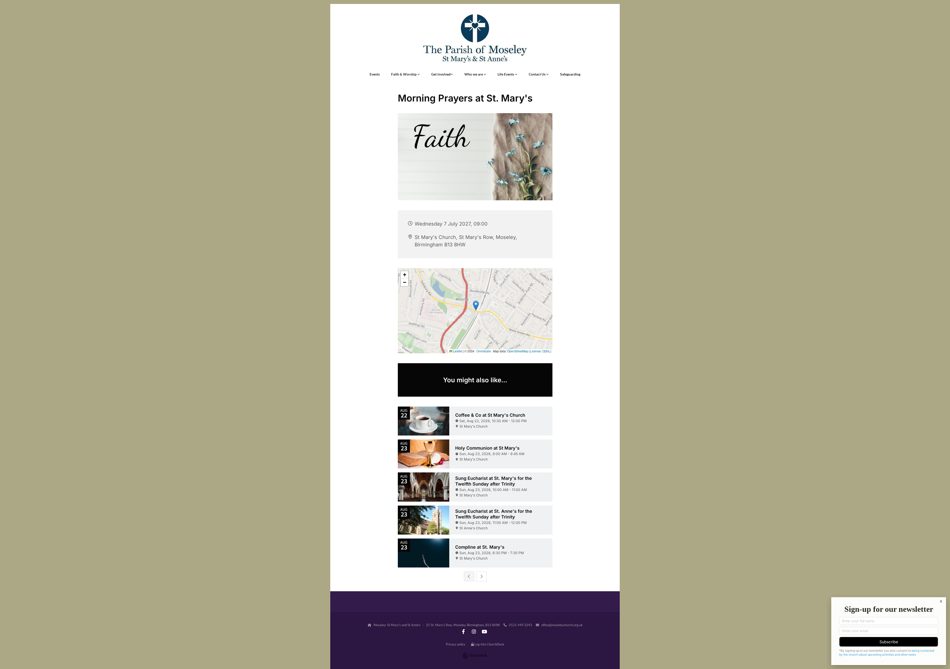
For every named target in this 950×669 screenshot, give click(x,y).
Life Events (506, 74)
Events (375, 74)
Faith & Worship (404, 74)
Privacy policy (455, 644)
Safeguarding (570, 74)
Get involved (441, 74)
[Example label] (463, 631)
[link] (405, 74)
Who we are (474, 74)
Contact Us (537, 74)
